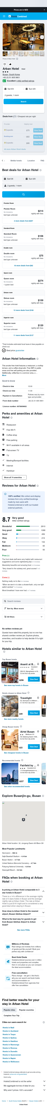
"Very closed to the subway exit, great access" (21, 569)
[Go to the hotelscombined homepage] (17, 16)
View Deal (34, 679)
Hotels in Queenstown (12, 1055)
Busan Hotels (33, 1101)
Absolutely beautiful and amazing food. (21, 565)
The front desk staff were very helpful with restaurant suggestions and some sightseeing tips (22, 560)
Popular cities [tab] (9, 1010)
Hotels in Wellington (11, 1061)
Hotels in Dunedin (10, 1051)
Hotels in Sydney (10, 1038)
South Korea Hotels (15, 1101)
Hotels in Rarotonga (11, 1044)
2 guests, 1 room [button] (12, 95)
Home (4, 1101)
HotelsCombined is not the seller (17, 1081)
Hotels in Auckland (10, 1031)
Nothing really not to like (15, 581)
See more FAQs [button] (23, 930)
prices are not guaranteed (18, 1074)
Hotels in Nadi (8, 1027)
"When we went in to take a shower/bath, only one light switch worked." (23, 585)
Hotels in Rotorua (10, 1048)
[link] (16, 685)
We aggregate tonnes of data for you (19, 1085)
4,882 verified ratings (25, 80)
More (4, 375)
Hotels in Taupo (9, 1034)
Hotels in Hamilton (10, 1041)
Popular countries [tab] (26, 1010)
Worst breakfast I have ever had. (18, 590)
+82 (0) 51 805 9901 (11, 77)
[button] (44, 9)
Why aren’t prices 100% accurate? (18, 1090)
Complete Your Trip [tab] (11, 1015)
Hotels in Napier (9, 1058)
